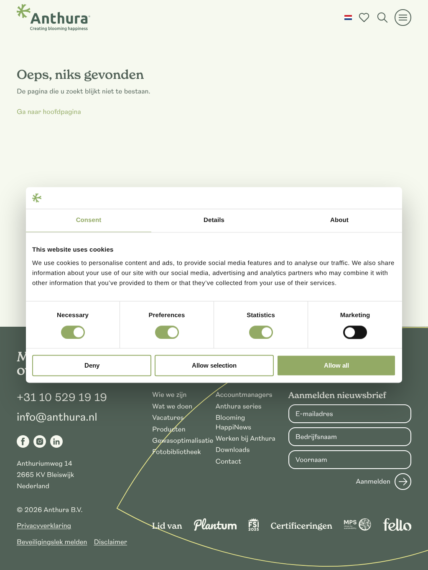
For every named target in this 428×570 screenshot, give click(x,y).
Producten (169, 429)
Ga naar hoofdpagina (49, 111)
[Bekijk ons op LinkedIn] (56, 441)
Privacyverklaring (44, 526)
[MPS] (357, 529)
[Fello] (397, 529)
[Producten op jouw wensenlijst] (364, 17)
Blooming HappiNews (233, 422)
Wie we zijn (169, 395)
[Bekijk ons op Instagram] (39, 441)
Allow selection (214, 365)
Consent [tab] (89, 220)
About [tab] (339, 220)
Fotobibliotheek (176, 452)
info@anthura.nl (57, 417)
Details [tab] (214, 220)
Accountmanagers (243, 395)
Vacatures (168, 418)
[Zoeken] (382, 17)
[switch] (167, 332)
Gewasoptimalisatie (182, 440)
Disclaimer (110, 542)
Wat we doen (172, 406)
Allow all (336, 365)
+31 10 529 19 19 (62, 397)
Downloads (232, 450)
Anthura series (238, 406)
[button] (348, 17)
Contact (228, 461)
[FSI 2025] (253, 529)
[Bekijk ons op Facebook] (23, 441)
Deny (91, 365)
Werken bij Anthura (245, 438)
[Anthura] (53, 17)
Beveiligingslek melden (52, 542)
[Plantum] (215, 529)
